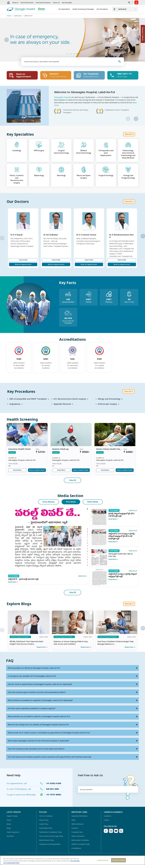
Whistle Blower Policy (46, 840)
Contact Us (56, 2)
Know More (17, 470)
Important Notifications (79, 816)
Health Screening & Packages (83, 9)
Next (138, 38)
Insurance (74, 828)
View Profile (23, 260)
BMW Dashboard (77, 824)
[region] (72, 860)
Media (9, 824)
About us (15, 2)
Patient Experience (13, 832)
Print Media (71, 502)
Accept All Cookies (118, 860)
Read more (41, 647)
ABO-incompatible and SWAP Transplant (28, 399)
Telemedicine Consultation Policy (50, 832)
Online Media (92, 502)
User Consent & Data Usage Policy (51, 836)
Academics (107, 816)
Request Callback (143, 34)
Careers (106, 820)
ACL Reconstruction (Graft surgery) (70, 399)
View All (72, 480)
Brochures (10, 836)
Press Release (49, 502)
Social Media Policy (45, 828)
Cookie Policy (43, 824)
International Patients (43, 2)
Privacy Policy (43, 820)
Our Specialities (64, 9)
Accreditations (76, 848)
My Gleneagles (67, 2)
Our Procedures (102, 9)
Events (9, 820)
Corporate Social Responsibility (49, 844)
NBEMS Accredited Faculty (80, 844)
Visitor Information (77, 836)
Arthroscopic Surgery (107, 404)
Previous (6, 39)
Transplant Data (77, 832)
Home (8, 2)
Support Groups (12, 816)
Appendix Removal (62, 404)
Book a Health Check (37, 470)
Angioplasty (14, 404)
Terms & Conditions (46, 816)
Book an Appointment (23, 264)
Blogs (9, 828)
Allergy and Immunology (109, 399)
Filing (73, 820)
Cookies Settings (102, 860)
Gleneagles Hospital (62, 97)
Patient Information (27, 2)
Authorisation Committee (80, 840)
